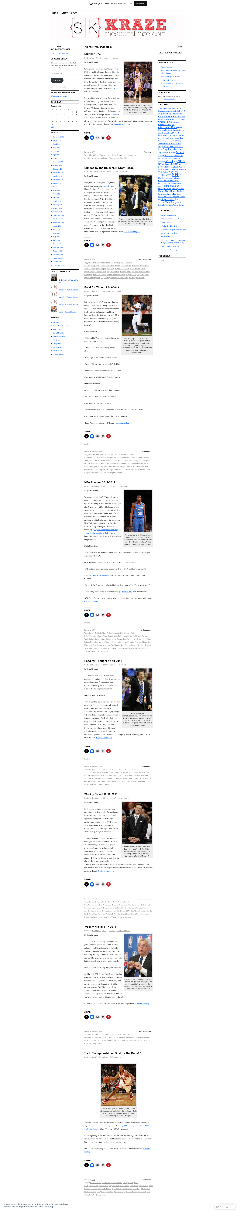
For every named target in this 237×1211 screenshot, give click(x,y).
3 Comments (146, 451)
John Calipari (101, 268)
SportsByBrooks (58, 354)
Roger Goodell (138, 466)
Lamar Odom (107, 778)
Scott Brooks (112, 648)
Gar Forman (124, 1185)
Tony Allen (133, 648)
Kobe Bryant (117, 155)
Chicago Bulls (129, 633)
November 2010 (58, 215)
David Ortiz (88, 1037)
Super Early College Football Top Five (173, 229)
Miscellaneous (97, 451)
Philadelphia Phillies (124, 466)
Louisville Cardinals (104, 911)
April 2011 (56, 197)
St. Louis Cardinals (138, 469)
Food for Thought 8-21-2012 (170, 246)
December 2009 (58, 254)
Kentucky (106, 185)
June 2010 (56, 233)
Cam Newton (89, 905)
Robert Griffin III (137, 914)
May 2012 (56, 151)
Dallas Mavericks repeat (100, 575)
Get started (140, 3)
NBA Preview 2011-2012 (99, 482)
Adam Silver (94, 262)
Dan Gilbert (118, 772)
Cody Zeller (95, 265)
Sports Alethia (57, 351)
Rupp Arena (121, 781)
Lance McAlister (58, 333)
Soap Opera (113, 114)
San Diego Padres (111, 469)
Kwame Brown (100, 271)
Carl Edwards (116, 1034)
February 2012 (58, 162)
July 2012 (56, 144)
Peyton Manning (171, 185)
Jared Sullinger (89, 268)
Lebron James (128, 155)
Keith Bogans (96, 1188)
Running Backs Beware (168, 215)
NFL (114, 466)
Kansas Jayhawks (133, 775)
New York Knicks (99, 274)
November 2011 (58, 172)
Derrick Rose (127, 591)
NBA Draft (88, 274)
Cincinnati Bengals (110, 905)
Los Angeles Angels (132, 460)
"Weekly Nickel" (166, 222)
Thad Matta (131, 781)
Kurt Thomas (106, 1188)
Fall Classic (107, 1037)
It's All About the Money (61, 326)
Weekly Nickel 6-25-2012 (169, 236)
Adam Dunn (94, 454)
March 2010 (57, 244)
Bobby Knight (124, 769)
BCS (177, 111)
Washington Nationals (115, 472)
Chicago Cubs (110, 457)
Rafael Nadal (164, 191)
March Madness (112, 463)
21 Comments (146, 630)
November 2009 (58, 258)
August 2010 (57, 226)
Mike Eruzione (124, 463)
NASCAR (92, 1040)
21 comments (123, 486)
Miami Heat (146, 642)
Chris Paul (95, 772)
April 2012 (56, 155)
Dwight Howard (106, 155)
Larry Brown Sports (59, 336)
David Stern (94, 155)
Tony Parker (105, 277)
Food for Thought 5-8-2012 (101, 287)
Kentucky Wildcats (122, 268)
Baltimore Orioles (127, 454)
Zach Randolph (102, 651)
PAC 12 (125, 1040)
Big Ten (171, 113)
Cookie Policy (48, 1206)
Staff (74, 13)
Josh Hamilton (119, 460)
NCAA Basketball (166, 164)
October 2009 (57, 261)
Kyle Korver (116, 1188)
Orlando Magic (119, 1191)
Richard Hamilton (137, 645)
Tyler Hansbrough (144, 648)
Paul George (125, 645)
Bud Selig (101, 457)
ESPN (182, 135)
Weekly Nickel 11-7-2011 (100, 927)
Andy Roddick (95, 633)
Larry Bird (146, 639)
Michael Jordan (102, 158)
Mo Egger (56, 340)
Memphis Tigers (119, 911)
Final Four (161, 138)
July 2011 (56, 187)
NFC (115, 1040)
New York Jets (177, 169)
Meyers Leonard (113, 271)
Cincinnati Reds (123, 457)
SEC (147, 274)
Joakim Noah (143, 1185)
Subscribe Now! (59, 58)
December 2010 (58, 212)
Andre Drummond (106, 262)
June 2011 (56, 190)
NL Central (162, 178)
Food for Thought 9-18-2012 (170, 76)
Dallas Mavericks (90, 636)
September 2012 (58, 137)
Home (55, 13)
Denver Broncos (139, 772)
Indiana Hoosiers (97, 775)
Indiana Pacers (94, 639)
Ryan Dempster (99, 469)
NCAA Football (107, 1040)
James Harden (106, 639)
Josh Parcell (57, 329)
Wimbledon (169, 205)
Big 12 (107, 1034)
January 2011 (57, 208)
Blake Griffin (107, 633)
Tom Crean (93, 784)
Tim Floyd (142, 1191)
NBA (93, 152)
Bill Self (105, 769)
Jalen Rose (134, 1185)
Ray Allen (141, 274)
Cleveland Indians (136, 457)
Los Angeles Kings (98, 463)
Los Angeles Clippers (103, 642)
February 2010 (58, 247)
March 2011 (57, 201)
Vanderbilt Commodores (119, 277)
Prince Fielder (134, 1040)
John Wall (110, 268)
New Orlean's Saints (105, 466)
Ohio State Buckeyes (109, 781)
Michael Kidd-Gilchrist (141, 271)
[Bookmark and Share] (59, 96)
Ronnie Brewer (131, 1191)
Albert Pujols (105, 454)
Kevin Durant (117, 639)
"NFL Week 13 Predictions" (170, 219)
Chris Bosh (176, 122)
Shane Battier (123, 648)
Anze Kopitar (115, 454)
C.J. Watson (106, 1182)
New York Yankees (168, 173)
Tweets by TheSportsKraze (59, 53)
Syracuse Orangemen (92, 277)
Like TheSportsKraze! (170, 52)
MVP (98, 1191)
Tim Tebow (141, 781)
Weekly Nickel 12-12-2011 (101, 794)
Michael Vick (178, 156)
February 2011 (58, 204)
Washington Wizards (137, 277)
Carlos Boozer (117, 1182)
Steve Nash (124, 158)
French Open (169, 138)
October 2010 (57, 219)
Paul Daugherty (58, 347)
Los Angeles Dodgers (142, 1037)
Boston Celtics (117, 633)
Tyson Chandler (90, 651)
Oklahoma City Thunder (111, 645)
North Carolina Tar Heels (116, 274)
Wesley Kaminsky (100, 1195)
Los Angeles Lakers (119, 642)
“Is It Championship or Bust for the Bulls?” (112, 1053)
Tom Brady (103, 917)
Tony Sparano (103, 784)
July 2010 (56, 229)
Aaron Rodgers (95, 902)
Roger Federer (177, 191)
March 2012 (57, 158)
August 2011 (57, 183)
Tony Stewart (97, 1043)
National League (90, 466)
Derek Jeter (93, 460)
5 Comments (146, 766)
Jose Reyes (130, 1037)
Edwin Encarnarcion (105, 460)
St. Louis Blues (124, 469)
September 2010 (58, 222)
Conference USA (125, 905)
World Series (178, 204)
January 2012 (57, 165)
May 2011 (56, 194)
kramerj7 (107, 58)
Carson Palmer (180, 119)
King (116, 88)
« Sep (52, 127)
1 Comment (146, 152)
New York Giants (164, 169)
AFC (92, 1034)
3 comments (116, 291)
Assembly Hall (95, 769)
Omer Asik (109, 1191)
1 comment (116, 58)
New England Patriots (175, 166)
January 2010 (57, 251)
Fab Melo (135, 265)
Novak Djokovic (174, 177)
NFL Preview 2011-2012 (169, 226)
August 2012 (57, 140)
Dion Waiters (115, 265)
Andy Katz (56, 322)
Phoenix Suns (114, 158)
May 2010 (56, 236)
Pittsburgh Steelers (178, 189)
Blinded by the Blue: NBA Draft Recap (109, 168)
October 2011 (57, 176)
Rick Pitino (125, 914)
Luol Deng (136, 1188)
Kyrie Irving (137, 639)
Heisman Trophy (108, 908)
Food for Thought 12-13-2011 (103, 661)
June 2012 (56, 147)
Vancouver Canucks (98, 472)
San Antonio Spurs (100, 648)
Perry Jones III (131, 274)
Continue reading (122, 124)
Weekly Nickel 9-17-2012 (169, 80)
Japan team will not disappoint (170, 250)
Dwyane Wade (114, 1185)
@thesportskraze (169, 99)
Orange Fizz (57, 343)
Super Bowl (167, 199)
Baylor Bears (107, 902)
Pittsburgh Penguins (113, 914)
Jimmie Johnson (119, 1037)
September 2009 (58, 265)
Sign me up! (57, 80)
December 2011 (58, 169)
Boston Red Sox (90, 457)
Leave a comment (120, 172)
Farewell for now (72, 289)
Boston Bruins (118, 902)
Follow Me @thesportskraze (60, 47)
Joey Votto (168, 141)
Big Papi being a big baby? (169, 233)
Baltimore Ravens (169, 111)
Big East (162, 113)
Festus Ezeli (144, 265)
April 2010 (56, 240)
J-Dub (61, 312)
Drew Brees (177, 132)
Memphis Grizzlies (134, 642)
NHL (136, 911)
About (64, 13)
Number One (92, 54)
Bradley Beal (119, 262)
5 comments (122, 665)
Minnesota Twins (137, 463)
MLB (146, 463)
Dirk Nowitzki (126, 265)
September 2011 (58, 179)
